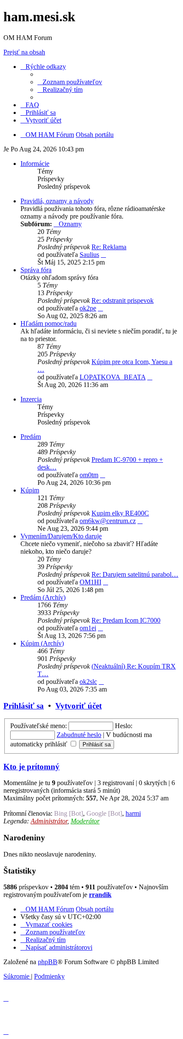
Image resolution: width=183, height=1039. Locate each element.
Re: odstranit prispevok (123, 300)
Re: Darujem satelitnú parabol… (135, 574)
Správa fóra (35, 269)
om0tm (89, 474)
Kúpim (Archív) (42, 643)
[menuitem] (69, 81)
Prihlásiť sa (23, 705)
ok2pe (88, 308)
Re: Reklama (109, 246)
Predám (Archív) (43, 597)
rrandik (100, 894)
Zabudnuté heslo (79, 734)
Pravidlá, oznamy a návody (57, 201)
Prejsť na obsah (24, 52)
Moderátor (85, 821)
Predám (30, 436)
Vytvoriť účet (78, 705)
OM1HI (90, 582)
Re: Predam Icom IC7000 (126, 620)
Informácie (34, 163)
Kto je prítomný (31, 766)
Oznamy (70, 224)
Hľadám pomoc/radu (48, 323)
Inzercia (31, 399)
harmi (133, 813)
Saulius (89, 254)
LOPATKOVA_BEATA (113, 377)
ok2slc (88, 681)
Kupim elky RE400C (120, 513)
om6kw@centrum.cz (108, 520)
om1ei (88, 628)
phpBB (47, 961)
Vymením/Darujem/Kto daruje (61, 536)
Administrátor (49, 821)
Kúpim (29, 490)
